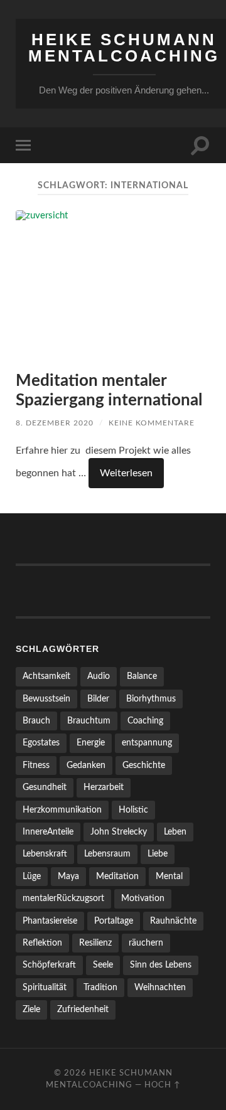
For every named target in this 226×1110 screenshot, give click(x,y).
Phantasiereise (50, 921)
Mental (169, 876)
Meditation (117, 876)
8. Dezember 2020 (55, 423)
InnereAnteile (48, 831)
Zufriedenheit (83, 1009)
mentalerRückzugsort (63, 898)
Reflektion (42, 942)
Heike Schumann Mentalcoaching (124, 47)
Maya (68, 876)
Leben (175, 831)
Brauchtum (88, 720)
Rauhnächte (173, 921)
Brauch (36, 720)
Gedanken (86, 765)
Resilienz (95, 942)
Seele (103, 964)
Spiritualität (45, 987)
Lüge (32, 876)
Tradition (100, 987)
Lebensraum (107, 853)
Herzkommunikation (62, 809)
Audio (98, 676)
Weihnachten (160, 987)
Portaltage (113, 921)
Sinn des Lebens (160, 964)
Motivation (142, 898)
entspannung (147, 742)
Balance (142, 676)
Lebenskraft (45, 853)
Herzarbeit (103, 787)
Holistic (133, 809)
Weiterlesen (126, 473)
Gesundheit (45, 787)
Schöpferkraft (49, 964)
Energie (91, 742)
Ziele (31, 1009)
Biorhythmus (151, 698)
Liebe (158, 853)
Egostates (41, 742)
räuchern (146, 942)
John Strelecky (118, 831)
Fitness (36, 765)
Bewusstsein (46, 698)
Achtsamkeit (46, 676)
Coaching (145, 720)
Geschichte (143, 765)
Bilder (98, 698)
